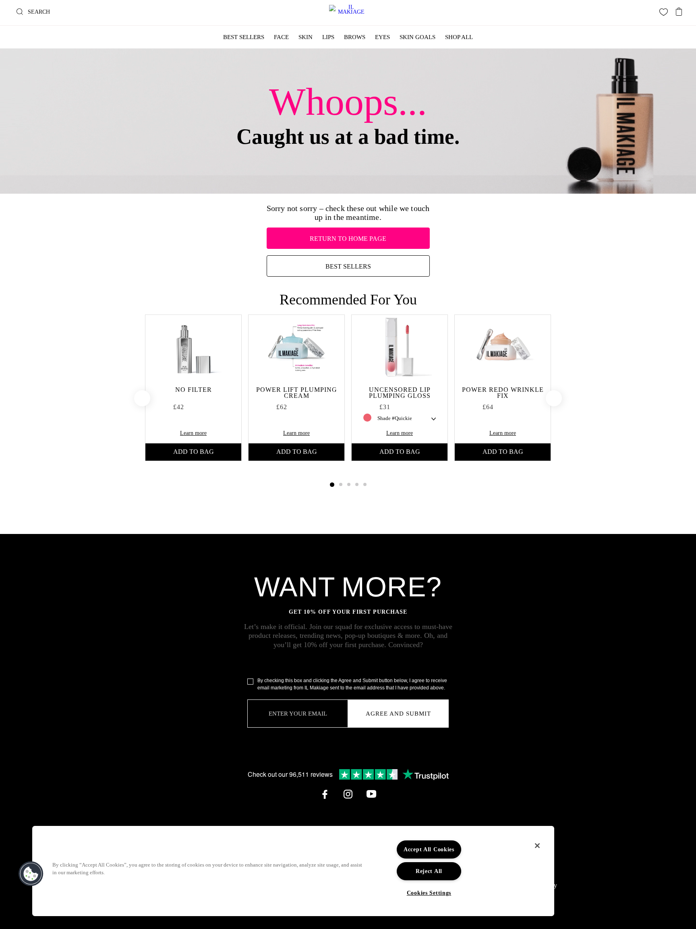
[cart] (679, 10)
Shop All (459, 37)
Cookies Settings (429, 893)
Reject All (429, 871)
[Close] (537, 846)
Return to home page (348, 238)
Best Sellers (243, 37)
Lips (328, 37)
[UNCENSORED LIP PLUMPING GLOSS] (399, 347)
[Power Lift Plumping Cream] (296, 347)
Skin (305, 37)
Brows (354, 37)
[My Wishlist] (663, 12)
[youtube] (371, 794)
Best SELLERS (348, 266)
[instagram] (348, 794)
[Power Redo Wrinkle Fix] (503, 347)
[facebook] (325, 794)
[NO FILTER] (193, 347)
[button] (31, 874)
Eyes (382, 37)
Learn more (193, 433)
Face (281, 37)
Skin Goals (417, 37)
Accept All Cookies (429, 849)
